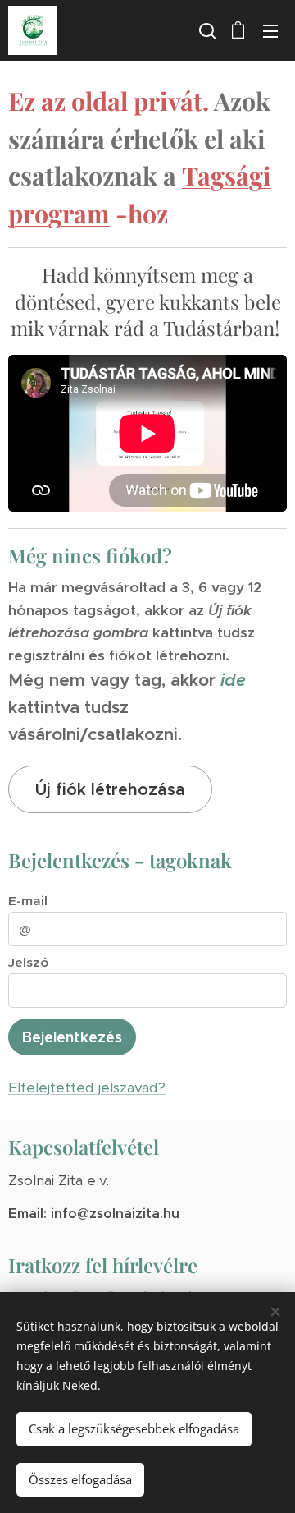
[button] (205, 30)
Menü (270, 30)
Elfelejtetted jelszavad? (87, 1087)
